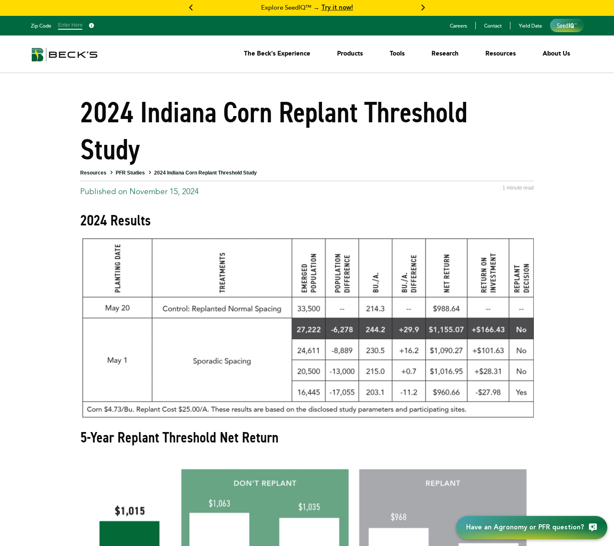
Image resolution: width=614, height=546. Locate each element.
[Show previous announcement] (191, 8)
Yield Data (530, 25)
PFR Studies (130, 173)
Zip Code (41, 25)
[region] (307, 8)
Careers (458, 25)
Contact (493, 25)
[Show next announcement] (423, 8)
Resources (93, 173)
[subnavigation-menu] (277, 53)
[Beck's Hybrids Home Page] (64, 60)
